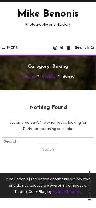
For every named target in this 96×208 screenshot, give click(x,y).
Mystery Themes (67, 191)
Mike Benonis (48, 14)
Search (82, 47)
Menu (12, 47)
